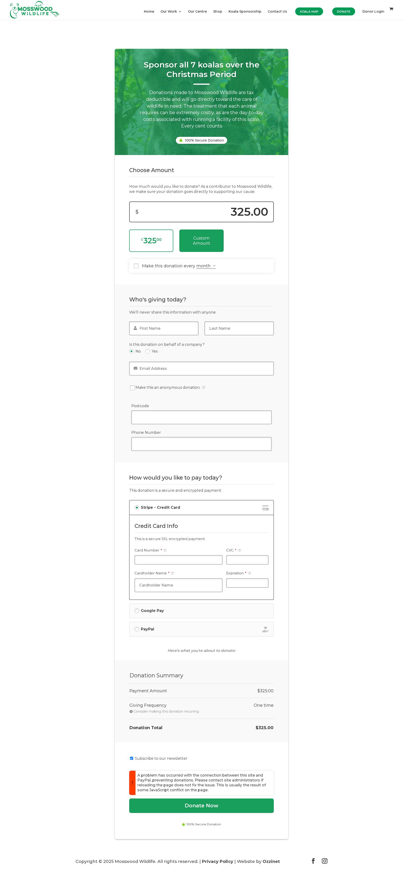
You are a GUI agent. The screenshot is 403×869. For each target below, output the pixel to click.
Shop (217, 12)
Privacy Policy (217, 861)
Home (149, 12)
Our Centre (197, 12)
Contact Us (277, 12)
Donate (343, 11)
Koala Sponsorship (245, 12)
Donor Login (373, 12)
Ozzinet (271, 861)
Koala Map (309, 11)
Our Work (168, 12)
